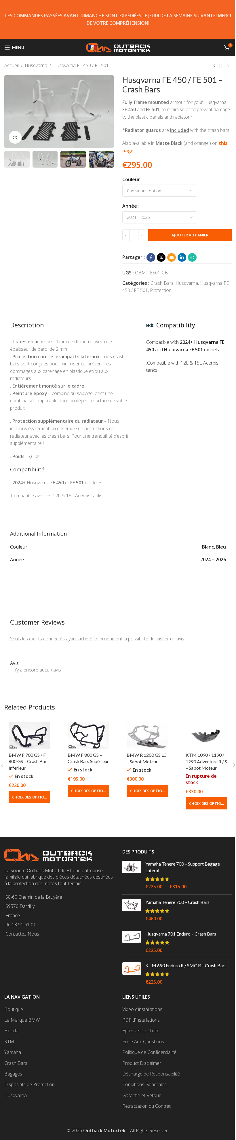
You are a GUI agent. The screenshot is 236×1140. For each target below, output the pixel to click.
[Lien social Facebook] (150, 257)
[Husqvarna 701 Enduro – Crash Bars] (131, 942)
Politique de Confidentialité (149, 1052)
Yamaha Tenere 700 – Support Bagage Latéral (182, 867)
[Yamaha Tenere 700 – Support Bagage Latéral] (131, 875)
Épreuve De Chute (140, 1030)
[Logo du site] (118, 47)
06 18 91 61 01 (20, 924)
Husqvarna (36, 65)
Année (129, 206)
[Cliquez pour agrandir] (15, 137)
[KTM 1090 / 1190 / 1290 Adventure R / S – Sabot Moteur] (206, 736)
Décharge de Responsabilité (151, 1074)
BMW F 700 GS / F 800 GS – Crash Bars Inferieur (29, 761)
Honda (11, 1030)
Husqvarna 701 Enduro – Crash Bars (180, 933)
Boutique (13, 1009)
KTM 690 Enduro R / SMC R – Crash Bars (186, 965)
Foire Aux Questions (143, 1041)
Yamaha (12, 1052)
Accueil (11, 65)
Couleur (131, 179)
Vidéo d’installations (142, 1009)
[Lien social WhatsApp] (192, 257)
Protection (161, 290)
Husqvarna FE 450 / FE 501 (81, 65)
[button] (10, 111)
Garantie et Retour (141, 1095)
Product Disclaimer (141, 1063)
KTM (9, 1041)
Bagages (13, 1074)
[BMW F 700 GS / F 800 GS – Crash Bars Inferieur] (29, 736)
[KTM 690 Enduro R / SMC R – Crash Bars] (131, 973)
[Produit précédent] (214, 65)
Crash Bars (162, 283)
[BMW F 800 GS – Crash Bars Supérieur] (88, 736)
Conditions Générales (144, 1084)
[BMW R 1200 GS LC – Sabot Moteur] (147, 736)
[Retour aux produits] (221, 65)
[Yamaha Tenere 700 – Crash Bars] (131, 910)
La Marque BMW (22, 1020)
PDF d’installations (141, 1020)
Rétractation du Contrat (146, 1106)
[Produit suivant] (228, 65)
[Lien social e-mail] (171, 257)
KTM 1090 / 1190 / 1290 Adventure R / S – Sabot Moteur (206, 761)
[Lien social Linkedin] (182, 257)
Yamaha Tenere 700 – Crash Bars (177, 902)
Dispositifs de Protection (29, 1084)
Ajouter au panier (190, 235)
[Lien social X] (161, 257)
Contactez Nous (22, 934)
